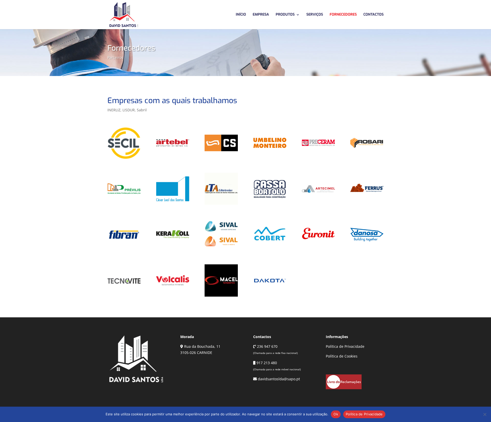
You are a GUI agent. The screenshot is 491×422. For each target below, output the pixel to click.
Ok (335, 414)
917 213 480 (266, 362)
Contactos (373, 15)
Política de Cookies (342, 356)
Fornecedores (343, 15)
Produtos (285, 15)
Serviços (314, 15)
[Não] (484, 414)
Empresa (261, 15)
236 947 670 (266, 346)
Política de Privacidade (345, 346)
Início (241, 15)
